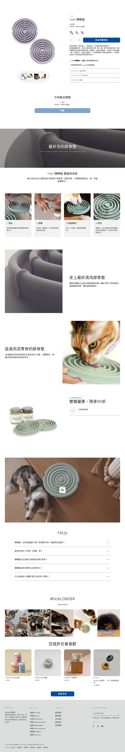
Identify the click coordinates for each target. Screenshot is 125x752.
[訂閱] (119, 713)
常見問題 (58, 725)
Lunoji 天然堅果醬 (88, 65)
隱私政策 (26, 747)
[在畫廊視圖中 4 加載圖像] (43, 77)
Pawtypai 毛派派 (13, 744)
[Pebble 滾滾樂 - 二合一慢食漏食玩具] (107, 662)
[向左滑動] (18, 76)
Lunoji (71, 16)
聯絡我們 (58, 716)
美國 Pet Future (35, 735)
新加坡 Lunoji (34, 716)
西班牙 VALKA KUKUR (37, 722)
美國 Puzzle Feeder (36, 725)
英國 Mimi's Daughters (38, 728)
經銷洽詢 (58, 722)
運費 (83, 26)
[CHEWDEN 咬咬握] (47, 662)
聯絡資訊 (45, 747)
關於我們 (58, 713)
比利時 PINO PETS (36, 719)
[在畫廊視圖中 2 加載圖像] (30, 77)
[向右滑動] (49, 76)
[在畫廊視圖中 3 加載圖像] (37, 77)
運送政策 (39, 747)
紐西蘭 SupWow (35, 731)
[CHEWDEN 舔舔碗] (77, 662)
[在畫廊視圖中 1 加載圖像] (24, 77)
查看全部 (62, 694)
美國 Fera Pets (35, 713)
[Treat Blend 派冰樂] (18, 662)
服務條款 (32, 747)
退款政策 (19, 747)
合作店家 (58, 719)
